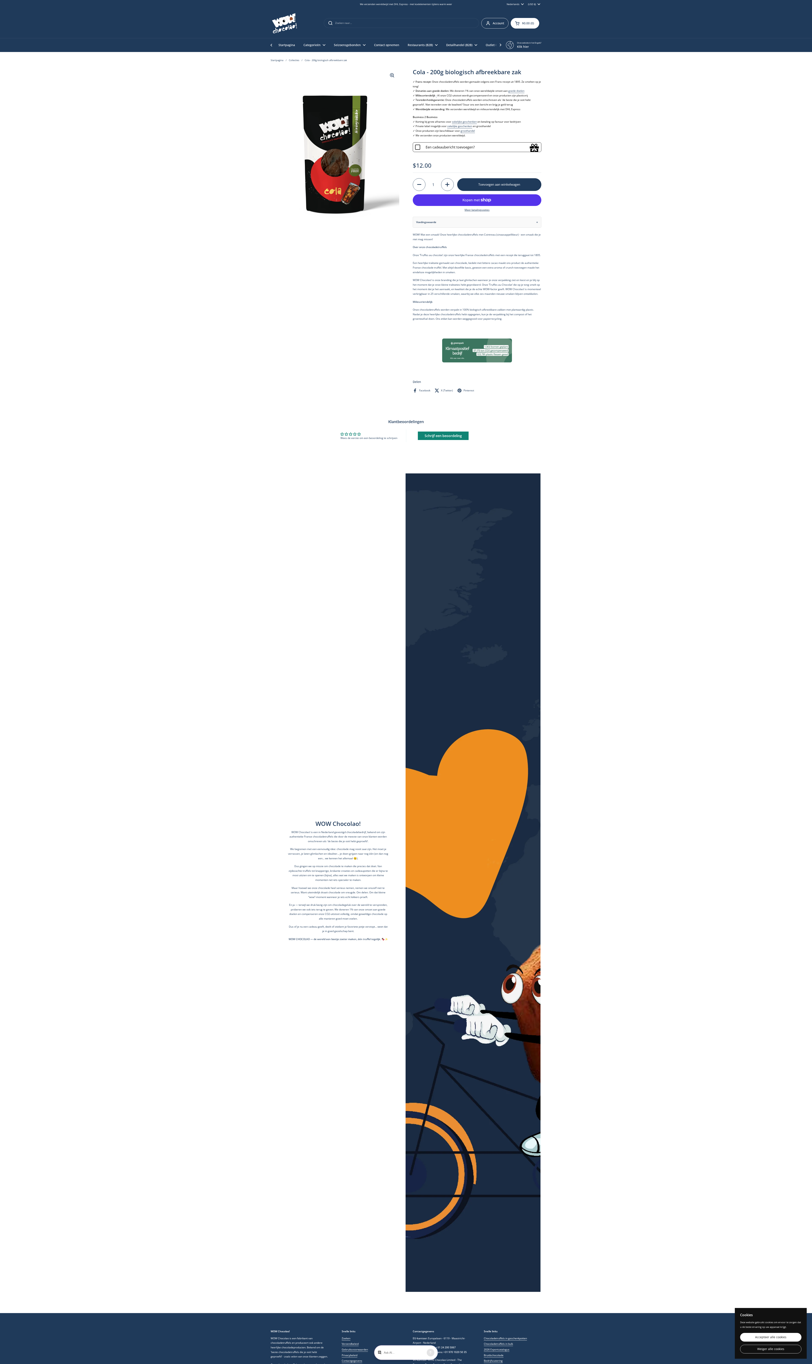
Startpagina (277, 60)
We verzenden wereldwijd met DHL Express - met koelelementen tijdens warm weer (406, 4)
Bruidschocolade (493, 1355)
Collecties (294, 60)
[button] (525, 23)
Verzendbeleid (350, 1344)
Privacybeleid (349, 1355)
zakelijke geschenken (464, 121)
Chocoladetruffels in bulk (498, 1344)
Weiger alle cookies (770, 1349)
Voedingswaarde (426, 222)
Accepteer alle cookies (770, 1337)
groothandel (468, 131)
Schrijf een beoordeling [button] (443, 435)
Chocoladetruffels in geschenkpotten (505, 1338)
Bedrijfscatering (493, 1361)
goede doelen (516, 91)
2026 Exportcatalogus (496, 1349)
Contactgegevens (352, 1361)
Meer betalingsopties (477, 210)
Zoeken (346, 1338)
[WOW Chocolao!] (284, 23)
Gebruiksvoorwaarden (355, 1349)
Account (498, 23)
